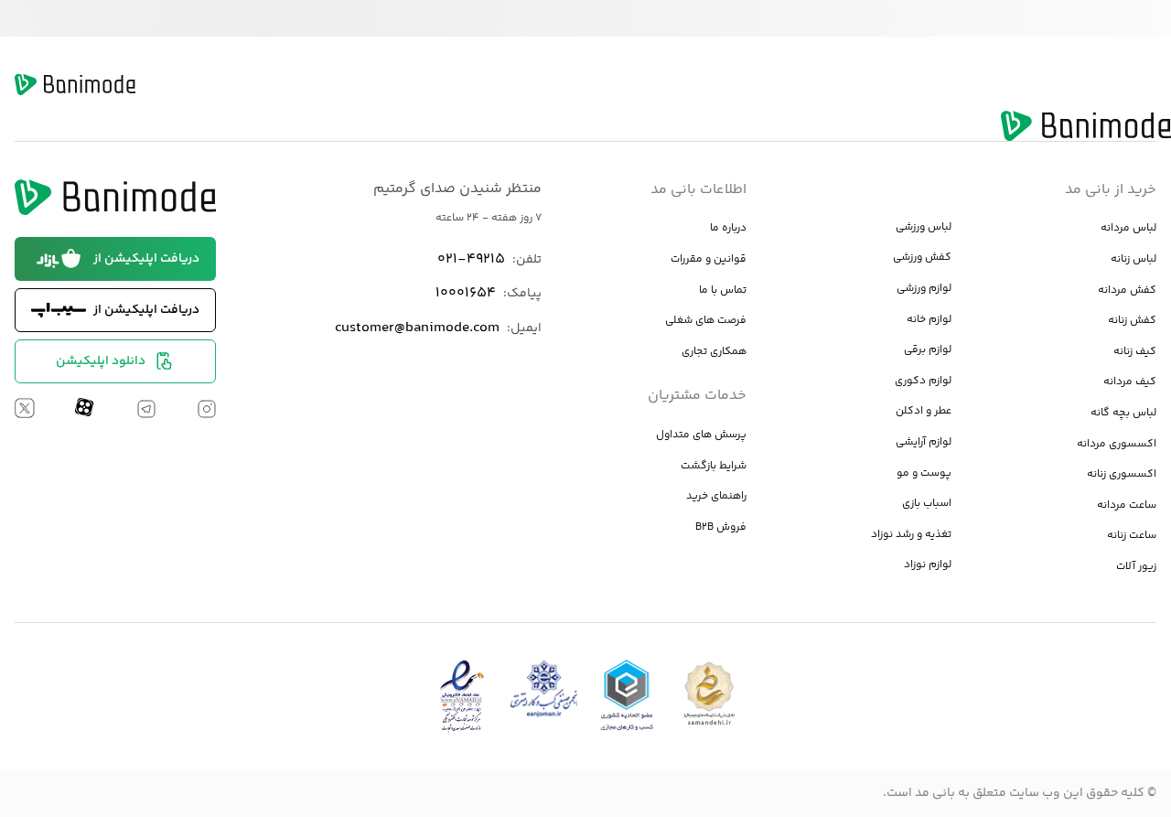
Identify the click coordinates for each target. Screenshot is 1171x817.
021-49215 (471, 259)
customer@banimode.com (417, 328)
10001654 (465, 293)
